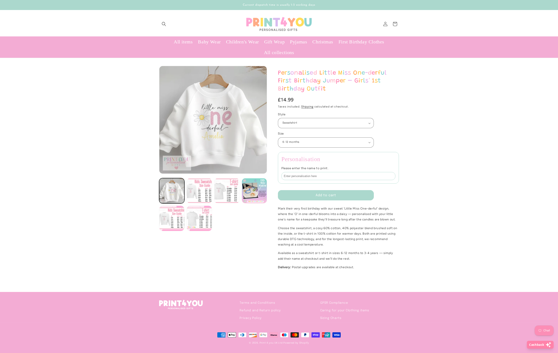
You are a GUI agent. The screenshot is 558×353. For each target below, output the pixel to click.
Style (281, 114)
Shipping (307, 107)
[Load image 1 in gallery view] (171, 190)
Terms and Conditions (257, 302)
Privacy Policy (250, 318)
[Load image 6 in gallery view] (199, 218)
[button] (164, 24)
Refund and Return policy (260, 310)
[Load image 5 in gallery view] (171, 218)
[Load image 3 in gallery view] (227, 190)
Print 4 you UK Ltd (271, 343)
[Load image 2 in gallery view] (199, 190)
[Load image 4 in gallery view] (254, 190)
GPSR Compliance (334, 302)
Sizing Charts (331, 318)
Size (281, 133)
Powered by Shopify (296, 343)
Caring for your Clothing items (344, 310)
